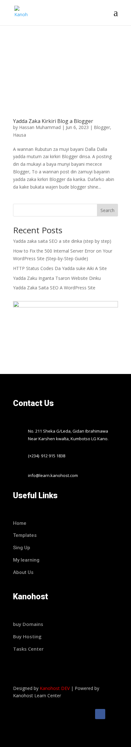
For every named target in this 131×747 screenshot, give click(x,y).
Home (19, 523)
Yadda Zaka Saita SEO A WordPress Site (54, 288)
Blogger (102, 127)
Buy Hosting (27, 636)
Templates (25, 535)
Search (107, 210)
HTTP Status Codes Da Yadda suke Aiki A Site (60, 268)
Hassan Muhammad (40, 127)
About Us (23, 572)
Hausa (19, 135)
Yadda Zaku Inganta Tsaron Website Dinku (57, 278)
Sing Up (21, 548)
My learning (26, 560)
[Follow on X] (113, 714)
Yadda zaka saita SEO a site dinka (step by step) (62, 241)
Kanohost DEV (55, 688)
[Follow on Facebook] (100, 714)
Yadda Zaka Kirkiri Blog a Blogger (53, 121)
